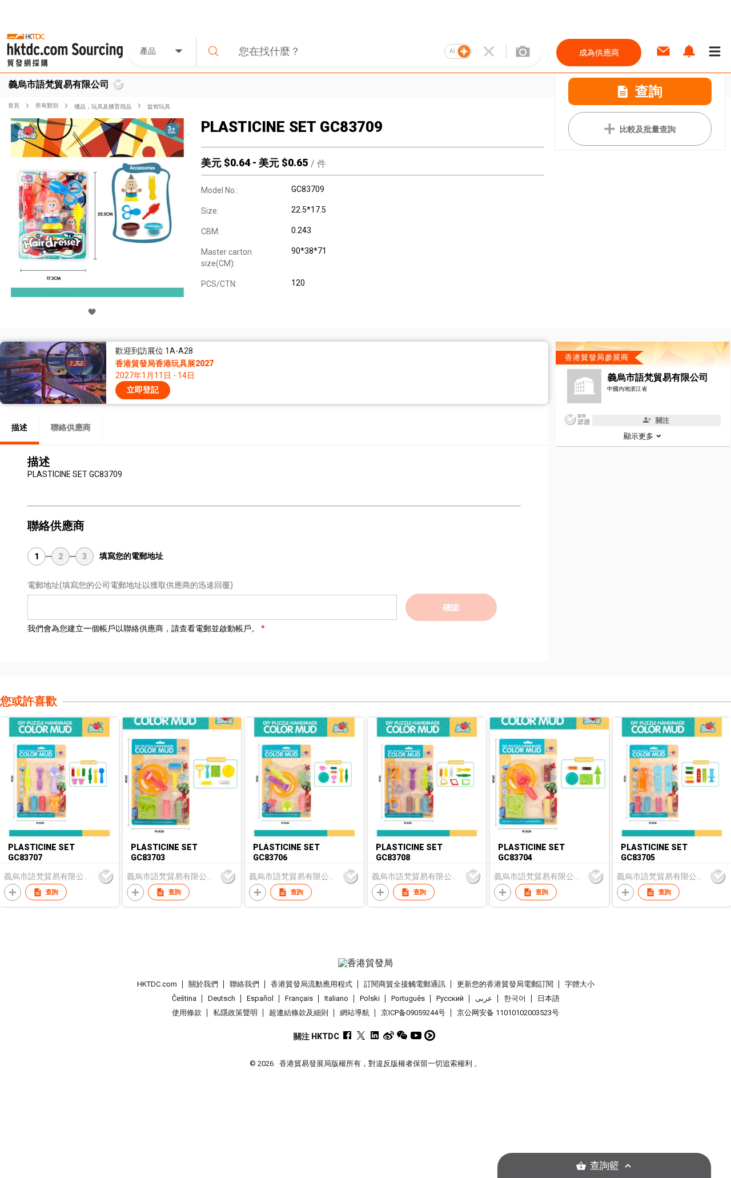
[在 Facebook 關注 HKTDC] (347, 1035)
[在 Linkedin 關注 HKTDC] (374, 1035)
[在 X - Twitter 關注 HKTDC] (361, 1035)
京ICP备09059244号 (413, 1012)
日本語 (548, 998)
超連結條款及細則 (298, 1012)
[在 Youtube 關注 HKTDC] (416, 1035)
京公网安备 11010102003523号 (508, 1012)
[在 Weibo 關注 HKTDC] (388, 1035)
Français (299, 998)
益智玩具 (158, 106)
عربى (483, 998)
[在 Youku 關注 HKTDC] (429, 1035)
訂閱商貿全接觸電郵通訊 (404, 984)
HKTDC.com (157, 984)
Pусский (450, 998)
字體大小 (580, 984)
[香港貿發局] (365, 963)
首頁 (13, 105)
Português (408, 998)
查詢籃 (604, 1165)
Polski (370, 998)
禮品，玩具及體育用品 (102, 106)
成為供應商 (599, 52)
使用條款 (187, 1012)
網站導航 (354, 1012)
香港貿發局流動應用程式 (311, 984)
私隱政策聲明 (235, 1012)
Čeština (184, 998)
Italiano (336, 998)
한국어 (515, 998)
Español (260, 998)
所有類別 (46, 105)
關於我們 (203, 984)
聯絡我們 (244, 984)
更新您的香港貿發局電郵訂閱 (505, 984)
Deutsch (221, 998)
